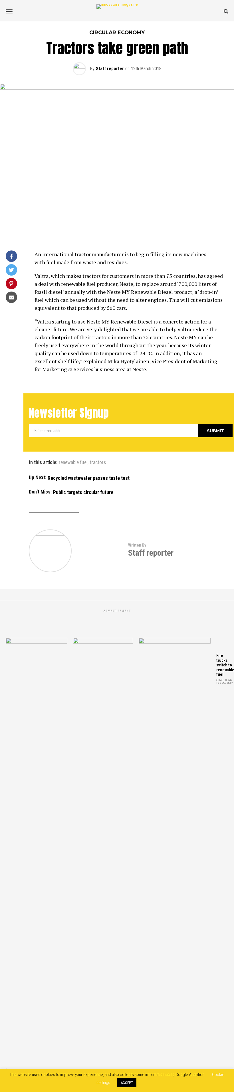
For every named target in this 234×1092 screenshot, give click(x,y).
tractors (98, 462)
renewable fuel (73, 462)
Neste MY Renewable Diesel (140, 291)
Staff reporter (110, 68)
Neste (126, 283)
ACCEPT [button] (127, 1083)
